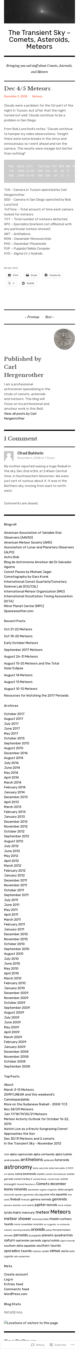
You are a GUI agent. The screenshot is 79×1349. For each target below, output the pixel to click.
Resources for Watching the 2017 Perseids (36, 695)
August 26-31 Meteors (21, 656)
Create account (16, 1274)
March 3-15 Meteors (19, 1090)
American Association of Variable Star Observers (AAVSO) (33, 535)
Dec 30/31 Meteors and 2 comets (29, 1138)
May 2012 (11, 856)
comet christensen (55, 1174)
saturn (9, 1240)
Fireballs (25, 1199)
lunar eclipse (64, 1205)
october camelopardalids (17, 1230)
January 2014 (14, 792)
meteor (42, 1212)
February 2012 (15, 870)
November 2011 (15, 885)
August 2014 (13, 758)
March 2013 (12, 807)
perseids (21, 1235)
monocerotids (40, 1219)
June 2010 (12, 963)
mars (17, 1212)
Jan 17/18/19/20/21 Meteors (25, 1114)
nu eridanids (63, 1224)
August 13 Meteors (18, 682)
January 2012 (14, 875)
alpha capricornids (21, 1154)
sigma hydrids (51, 1240)
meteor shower (17, 1218)
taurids (26, 1251)
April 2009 (12, 1032)
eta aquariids (58, 1194)
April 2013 (11, 802)
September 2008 (17, 1066)
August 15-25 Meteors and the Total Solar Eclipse (31, 665)
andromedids (12, 1160)
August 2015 (13, 748)
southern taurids (48, 1245)
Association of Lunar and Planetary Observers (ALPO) (39, 549)
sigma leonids (67, 1241)
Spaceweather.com (19, 611)
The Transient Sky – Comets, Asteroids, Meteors (39, 39)
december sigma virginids (42, 1189)
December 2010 (16, 934)
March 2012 (12, 865)
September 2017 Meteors (23, 650)
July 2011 (11, 900)
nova (17, 1224)
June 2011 (11, 905)
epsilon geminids (24, 1194)
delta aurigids (65, 1189)
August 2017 (13, 719)
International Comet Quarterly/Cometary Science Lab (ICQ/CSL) (35, 584)
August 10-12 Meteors (20, 689)
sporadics (12, 1251)
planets (47, 1235)
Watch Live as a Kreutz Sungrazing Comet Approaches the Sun (36, 1131)
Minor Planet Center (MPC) (24, 606)
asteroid (49, 1160)
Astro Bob (11, 557)
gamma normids (40, 1199)
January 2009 (15, 1047)
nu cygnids (50, 1224)
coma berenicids (25, 1174)
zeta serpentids (22, 1256)
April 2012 (11, 861)
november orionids (32, 1224)
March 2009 (13, 1037)
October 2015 (14, 738)
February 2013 (15, 812)
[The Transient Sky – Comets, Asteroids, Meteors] (39, 11)
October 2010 (14, 944)
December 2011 (15, 880)
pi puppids (35, 1235)
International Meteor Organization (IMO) (34, 591)
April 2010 (11, 973)
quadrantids (63, 1235)
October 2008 (15, 1061)
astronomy (18, 1167)
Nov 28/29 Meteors (18, 1109)
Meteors (37, 96)
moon (54, 1219)
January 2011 (14, 929)
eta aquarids (42, 1194)
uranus (37, 1251)
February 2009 (15, 1042)
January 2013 (14, 817)
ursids (45, 1251)
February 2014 (15, 787)
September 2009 (17, 1008)
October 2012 (14, 831)
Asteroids (61, 1160)
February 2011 (14, 924)
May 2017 (11, 733)
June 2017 (12, 728)
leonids (52, 1205)
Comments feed (16, 1289)
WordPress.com (15, 1294)
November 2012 (16, 826)
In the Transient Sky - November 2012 (32, 1143)
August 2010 (13, 954)
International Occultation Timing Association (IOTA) (38, 598)
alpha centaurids (44, 1154)
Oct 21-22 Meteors (18, 629)
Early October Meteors (21, 643)
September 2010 (16, 949)
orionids (38, 1229)
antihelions (32, 1159)
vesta (64, 1251)
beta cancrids (40, 1168)
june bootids (28, 1205)
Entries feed (13, 1284)
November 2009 (16, 998)
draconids (9, 1194)
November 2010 (16, 939)
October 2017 (14, 714)
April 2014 (11, 777)
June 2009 (12, 1022)
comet (40, 1174)
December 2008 (16, 1052)
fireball (15, 1199)
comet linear (40, 1179)
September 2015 (16, 743)
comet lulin (54, 1179)
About (8, 1085)
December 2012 (16, 821)
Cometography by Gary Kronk (26, 576)
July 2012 (11, 846)
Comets (42, 1184)
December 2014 (16, 753)
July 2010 (11, 959)
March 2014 (12, 782)
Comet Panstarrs (26, 1184)
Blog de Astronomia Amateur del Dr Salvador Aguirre (38, 564)
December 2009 (16, 993)
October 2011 (14, 890)
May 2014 (11, 773)
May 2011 (11, 910)
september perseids (28, 1240)
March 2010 (12, 978)
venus (55, 1250)
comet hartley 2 (23, 1179)
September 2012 (16, 836)
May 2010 (11, 968)
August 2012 (13, 841)
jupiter (40, 1205)
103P (6, 1154)
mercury (28, 1212)
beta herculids (57, 1168)
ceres (10, 1174)
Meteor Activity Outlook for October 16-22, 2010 (36, 1121)
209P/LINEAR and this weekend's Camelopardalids (29, 1096)
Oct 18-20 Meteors (18, 636)
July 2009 (11, 1017)
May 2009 (11, 1027)
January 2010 (14, 988)
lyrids (8, 1212)
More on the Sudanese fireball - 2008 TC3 (35, 1104)
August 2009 (14, 1012)
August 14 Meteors (18, 675)
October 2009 (14, 1003)
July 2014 (11, 763)
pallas (49, 1230)
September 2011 (16, 895)
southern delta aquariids (20, 1245)
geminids (59, 1199)
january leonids (12, 1205)
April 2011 (11, 914)
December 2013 (16, 797)
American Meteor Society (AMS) (28, 542)
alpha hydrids (63, 1154)
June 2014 (12, 768)
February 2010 (15, 983)
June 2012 (12, 851)
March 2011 (12, 919)
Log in (8, 1279)
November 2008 (16, 1057)
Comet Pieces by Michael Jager (28, 572)
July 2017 (11, 724)
